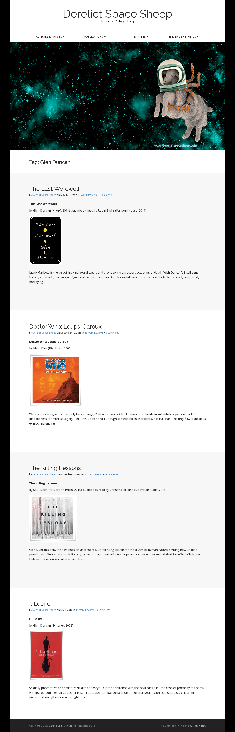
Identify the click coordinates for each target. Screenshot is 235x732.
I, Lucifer (40, 603)
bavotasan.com (196, 725)
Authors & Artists (49, 36)
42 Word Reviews (87, 194)
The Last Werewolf (54, 188)
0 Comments (106, 194)
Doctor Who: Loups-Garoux (65, 326)
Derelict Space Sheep (117, 13)
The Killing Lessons (55, 468)
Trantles (139, 36)
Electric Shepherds (183, 36)
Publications (94, 36)
